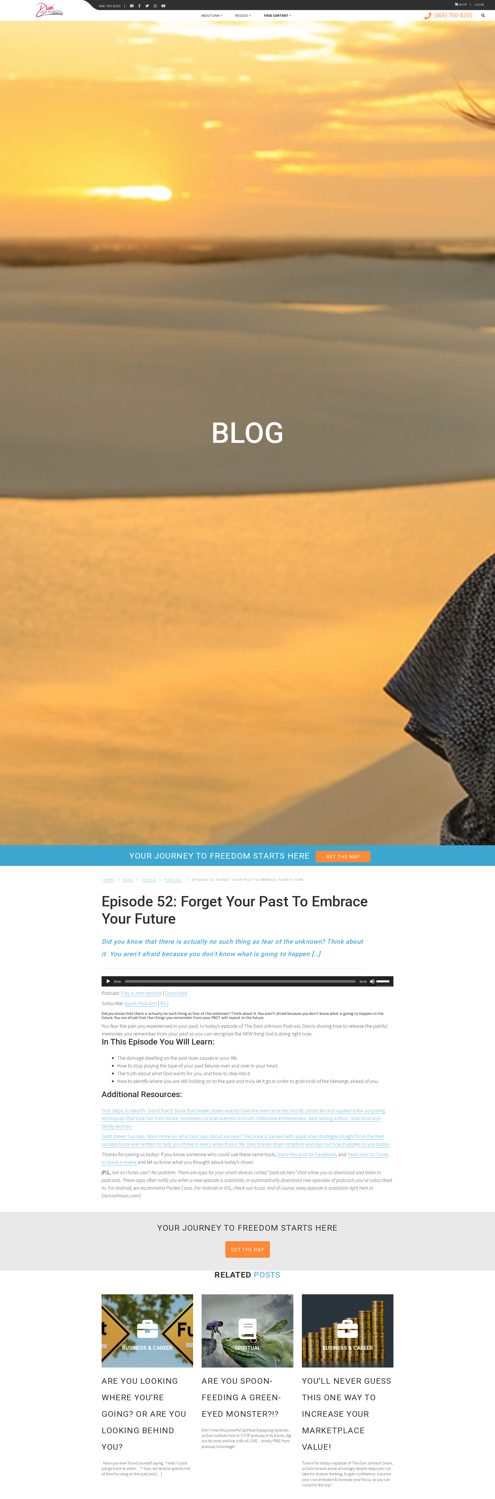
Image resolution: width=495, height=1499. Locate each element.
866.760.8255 (110, 6)
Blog (128, 879)
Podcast (173, 879)
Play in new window (141, 993)
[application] (247, 981)
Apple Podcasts (141, 1003)
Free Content (276, 15)
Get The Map (343, 856)
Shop (463, 4)
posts (267, 1275)
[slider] (383, 980)
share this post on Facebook (306, 1154)
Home (108, 879)
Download (176, 993)
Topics (149, 879)
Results (241, 15)
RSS (164, 1003)
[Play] (108, 981)
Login (479, 4)
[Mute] (372, 981)
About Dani (210, 15)
